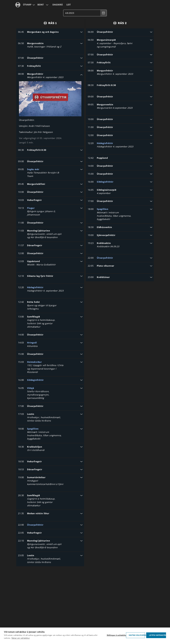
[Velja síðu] (33, 5)
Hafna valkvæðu (137, 635)
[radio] (50, 23)
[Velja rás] (47, 5)
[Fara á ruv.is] (17, 4)
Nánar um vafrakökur (21, 638)
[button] (50, 32)
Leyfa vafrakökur (157, 635)
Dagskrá (57, 4)
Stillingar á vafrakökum (116, 635)
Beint (40, 4)
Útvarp (27, 4)
